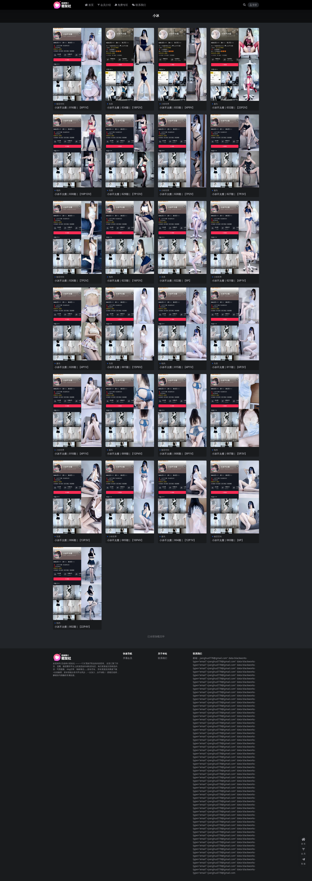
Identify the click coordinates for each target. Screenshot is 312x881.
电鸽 (58, 190)
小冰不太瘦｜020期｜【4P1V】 (72, 367)
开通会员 (127, 658)
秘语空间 (60, 103)
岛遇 (111, 103)
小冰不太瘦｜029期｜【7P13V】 (125, 194)
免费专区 (123, 5)
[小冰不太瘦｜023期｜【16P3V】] (129, 237)
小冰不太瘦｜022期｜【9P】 (175, 280)
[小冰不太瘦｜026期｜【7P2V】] (77, 237)
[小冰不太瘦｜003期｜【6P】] (234, 497)
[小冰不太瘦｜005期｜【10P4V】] (129, 497)
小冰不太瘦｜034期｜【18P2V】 (125, 107)
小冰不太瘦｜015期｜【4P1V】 (177, 367)
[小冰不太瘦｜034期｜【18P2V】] (129, 64)
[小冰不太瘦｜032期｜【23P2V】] (234, 64)
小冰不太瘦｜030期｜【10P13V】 (73, 194)
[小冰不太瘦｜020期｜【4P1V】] (77, 323)
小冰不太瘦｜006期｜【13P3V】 (73, 540)
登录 (254, 5)
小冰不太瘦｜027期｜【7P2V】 (229, 194)
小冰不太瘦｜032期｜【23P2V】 (230, 107)
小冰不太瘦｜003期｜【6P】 (228, 540)
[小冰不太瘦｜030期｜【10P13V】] (77, 150)
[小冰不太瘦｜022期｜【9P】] (182, 237)
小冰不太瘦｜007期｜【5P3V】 (229, 453)
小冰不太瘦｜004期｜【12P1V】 (178, 540)
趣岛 (216, 103)
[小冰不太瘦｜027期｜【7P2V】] (234, 150)
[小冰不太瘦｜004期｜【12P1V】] (182, 497)
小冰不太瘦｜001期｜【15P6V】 (125, 367)
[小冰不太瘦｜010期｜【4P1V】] (77, 410)
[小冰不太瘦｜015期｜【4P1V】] (182, 323)
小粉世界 (165, 103)
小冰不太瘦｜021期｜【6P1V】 (229, 280)
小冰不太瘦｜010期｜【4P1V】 (72, 453)
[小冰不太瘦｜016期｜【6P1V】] (77, 64)
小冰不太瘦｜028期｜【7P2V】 (177, 194)
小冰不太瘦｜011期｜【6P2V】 (229, 367)
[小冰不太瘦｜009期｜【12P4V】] (129, 410)
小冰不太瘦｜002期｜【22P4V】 (73, 626)
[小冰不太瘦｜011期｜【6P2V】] (234, 323)
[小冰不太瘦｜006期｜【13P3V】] (77, 497)
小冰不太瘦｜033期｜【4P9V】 (177, 107)
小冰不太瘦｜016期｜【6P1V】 (72, 107)
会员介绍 (105, 5)
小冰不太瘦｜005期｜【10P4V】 (125, 540)
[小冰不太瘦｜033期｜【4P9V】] (182, 64)
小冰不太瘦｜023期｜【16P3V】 (125, 280)
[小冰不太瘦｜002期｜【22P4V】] (77, 583)
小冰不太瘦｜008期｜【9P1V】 (177, 453)
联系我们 (141, 5)
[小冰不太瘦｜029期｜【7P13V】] (129, 150)
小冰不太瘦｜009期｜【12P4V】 (125, 453)
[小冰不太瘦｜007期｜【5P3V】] (234, 410)
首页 (91, 5)
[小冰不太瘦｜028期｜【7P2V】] (182, 150)
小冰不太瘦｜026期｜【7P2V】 (72, 280)
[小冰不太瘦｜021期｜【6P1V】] (234, 237)
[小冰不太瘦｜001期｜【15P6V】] (129, 323)
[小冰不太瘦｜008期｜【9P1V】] (182, 410)
